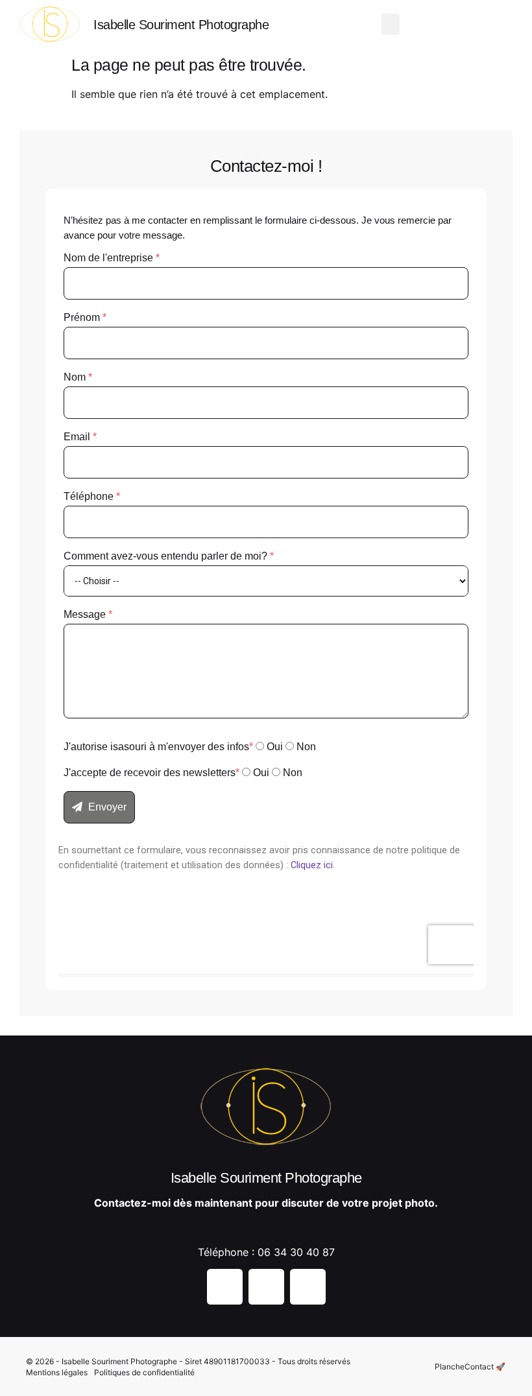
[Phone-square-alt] (503, 26)
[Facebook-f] (457, 26)
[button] (390, 24)
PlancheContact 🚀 (470, 1366)
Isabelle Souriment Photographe (181, 25)
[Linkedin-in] (480, 26)
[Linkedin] (308, 1287)
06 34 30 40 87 (296, 1252)
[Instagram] (434, 26)
